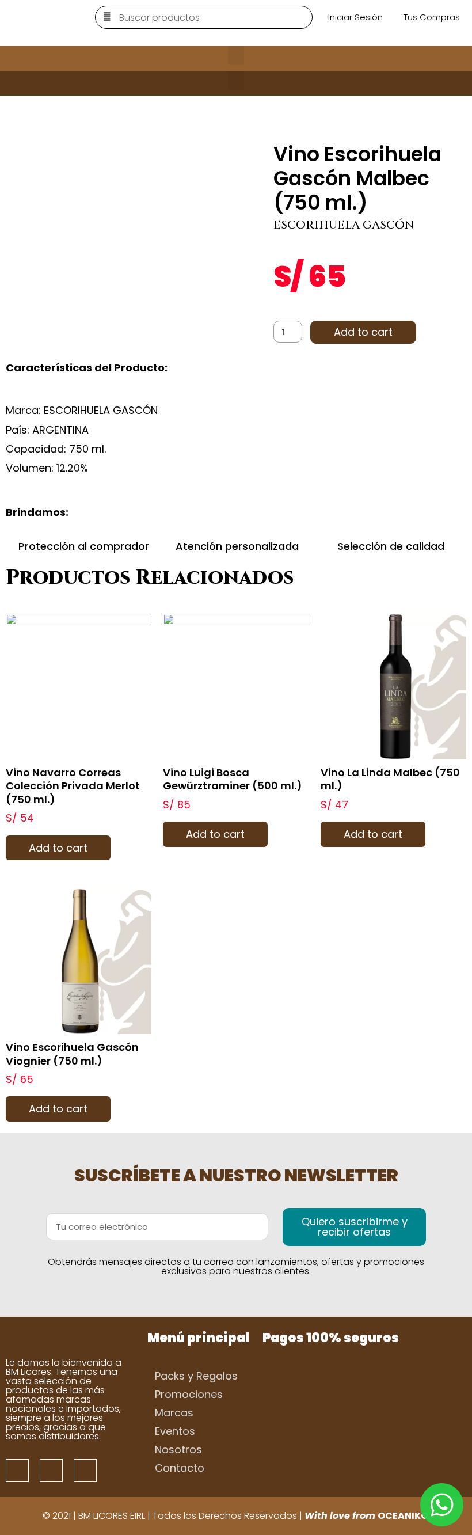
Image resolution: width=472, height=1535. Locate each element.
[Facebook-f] (17, 1470)
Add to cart (363, 332)
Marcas (174, 1412)
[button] (236, 55)
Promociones (189, 1394)
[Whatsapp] (85, 1470)
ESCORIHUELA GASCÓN (343, 225)
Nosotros (178, 1449)
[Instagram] (51, 1470)
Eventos (175, 1431)
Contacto (179, 1468)
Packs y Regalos (196, 1376)
